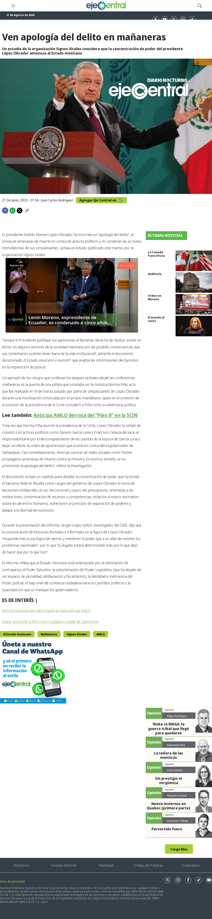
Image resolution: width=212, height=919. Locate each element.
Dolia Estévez (175, 770)
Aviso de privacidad (12, 881)
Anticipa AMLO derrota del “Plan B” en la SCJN (85, 415)
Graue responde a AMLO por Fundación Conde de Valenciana (50, 621)
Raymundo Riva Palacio (176, 746)
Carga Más (179, 849)
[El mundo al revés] (194, 326)
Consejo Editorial (63, 865)
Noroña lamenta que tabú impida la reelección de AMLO (46, 610)
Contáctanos (191, 865)
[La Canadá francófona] (194, 261)
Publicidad (106, 865)
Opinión (169, 709)
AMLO (100, 634)
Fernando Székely (177, 821)
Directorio (21, 865)
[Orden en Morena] (194, 304)
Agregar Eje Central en (98, 200)
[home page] (106, 5)
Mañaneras (49, 634)
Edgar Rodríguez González (177, 717)
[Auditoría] (194, 282)
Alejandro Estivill (177, 795)
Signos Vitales (77, 634)
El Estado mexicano (17, 634)
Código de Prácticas (148, 865)
